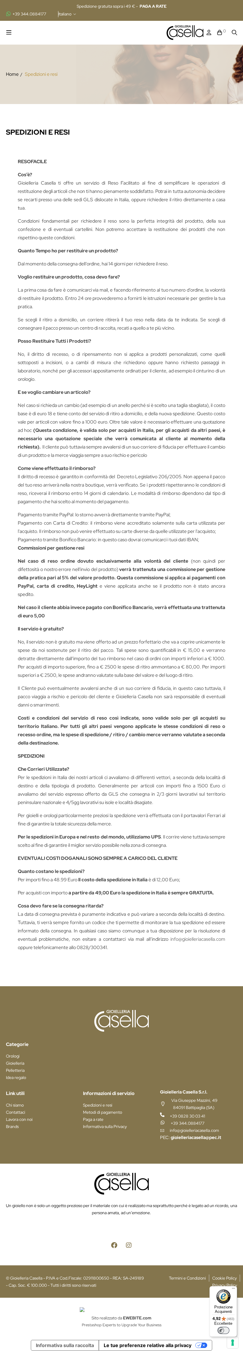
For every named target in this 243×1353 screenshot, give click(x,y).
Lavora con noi (19, 1119)
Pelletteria (15, 1070)
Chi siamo (15, 1105)
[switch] (223, 1330)
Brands (12, 1126)
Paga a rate (93, 1119)
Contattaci (15, 1112)
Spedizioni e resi (97, 1105)
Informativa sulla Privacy (105, 1126)
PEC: (190, 1137)
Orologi (13, 1056)
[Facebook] (114, 1245)
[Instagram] (129, 1245)
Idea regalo (16, 1077)
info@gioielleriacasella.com (197, 939)
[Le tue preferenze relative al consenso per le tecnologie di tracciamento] (232, 1342)
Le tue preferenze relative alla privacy (147, 1345)
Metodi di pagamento (102, 1112)
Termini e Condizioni (187, 1278)
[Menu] (233, 1289)
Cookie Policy (224, 1278)
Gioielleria (15, 1063)
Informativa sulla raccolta (65, 1345)
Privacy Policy (224, 1285)
